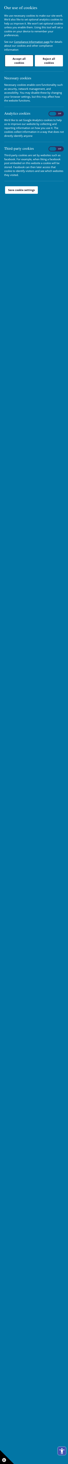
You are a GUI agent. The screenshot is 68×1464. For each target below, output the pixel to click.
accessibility (61, 1451)
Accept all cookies (19, 60)
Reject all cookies (49, 60)
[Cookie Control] (7, 1457)
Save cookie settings (21, 190)
